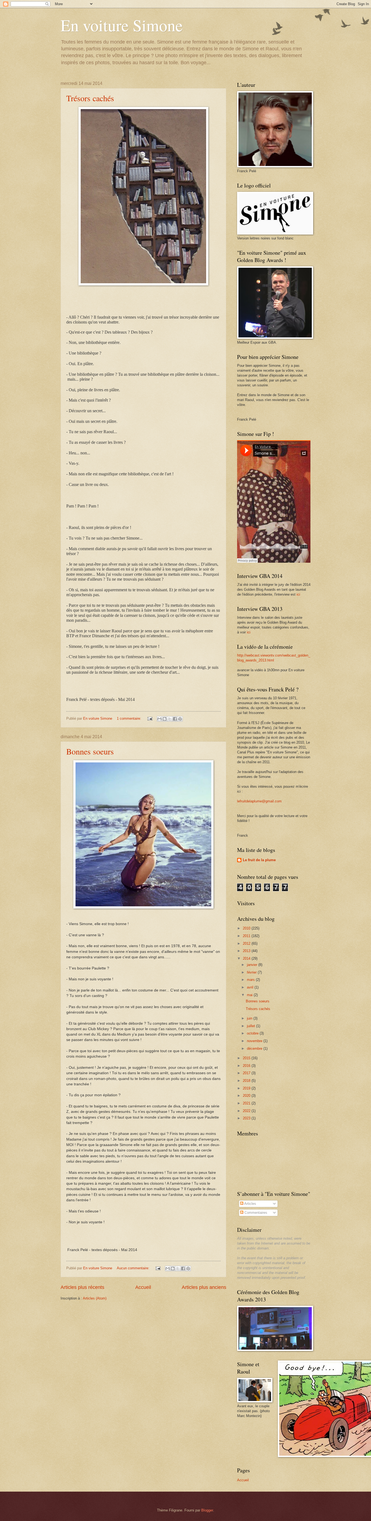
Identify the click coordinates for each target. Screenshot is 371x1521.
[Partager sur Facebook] (175, 719)
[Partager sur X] (169, 719)
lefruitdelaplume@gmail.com (259, 801)
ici (298, 594)
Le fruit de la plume (259, 860)
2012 (247, 943)
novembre (255, 1041)
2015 (247, 1058)
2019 (247, 1088)
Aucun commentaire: (133, 1268)
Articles (249, 1204)
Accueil (143, 1287)
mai (250, 995)
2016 (247, 1066)
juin (250, 1018)
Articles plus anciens (204, 1287)
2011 (247, 936)
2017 (247, 1073)
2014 (247, 958)
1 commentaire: (129, 718)
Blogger (207, 1510)
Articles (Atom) (94, 1298)
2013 (247, 951)
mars (251, 980)
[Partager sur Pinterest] (180, 719)
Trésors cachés (90, 98)
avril (250, 987)
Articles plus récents (82, 1287)
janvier (252, 965)
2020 (247, 1096)
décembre (255, 1048)
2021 (247, 1103)
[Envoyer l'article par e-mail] (149, 718)
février (252, 972)
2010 (247, 928)
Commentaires (255, 1213)
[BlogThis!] (164, 719)
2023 (247, 1118)
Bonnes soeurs (90, 751)
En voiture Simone (122, 25)
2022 (247, 1111)
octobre (253, 1033)
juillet (251, 1026)
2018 (247, 1081)
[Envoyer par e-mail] (159, 719)
